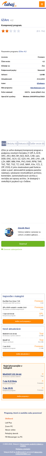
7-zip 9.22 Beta (10, 381)
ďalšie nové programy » (23, 321)
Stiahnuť (23, 244)
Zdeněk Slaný (24, 228)
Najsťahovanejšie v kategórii (12, 367)
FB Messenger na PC (13, 437)
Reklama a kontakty (23, 449)
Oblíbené (9, 419)
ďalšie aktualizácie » (23, 354)
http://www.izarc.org (37, 88)
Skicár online (10, 430)
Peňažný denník (11, 433)
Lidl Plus (8, 423)
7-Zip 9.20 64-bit (8, 314)
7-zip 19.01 (6, 346)
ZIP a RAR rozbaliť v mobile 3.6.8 (14, 307)
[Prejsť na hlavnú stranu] (9, 6)
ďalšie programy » (23, 396)
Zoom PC (9, 426)
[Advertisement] (23, 12)
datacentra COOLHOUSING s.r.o (29, 453)
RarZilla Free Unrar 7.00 (11, 301)
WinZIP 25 (6, 340)
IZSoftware (41, 83)
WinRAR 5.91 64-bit (10, 334)
